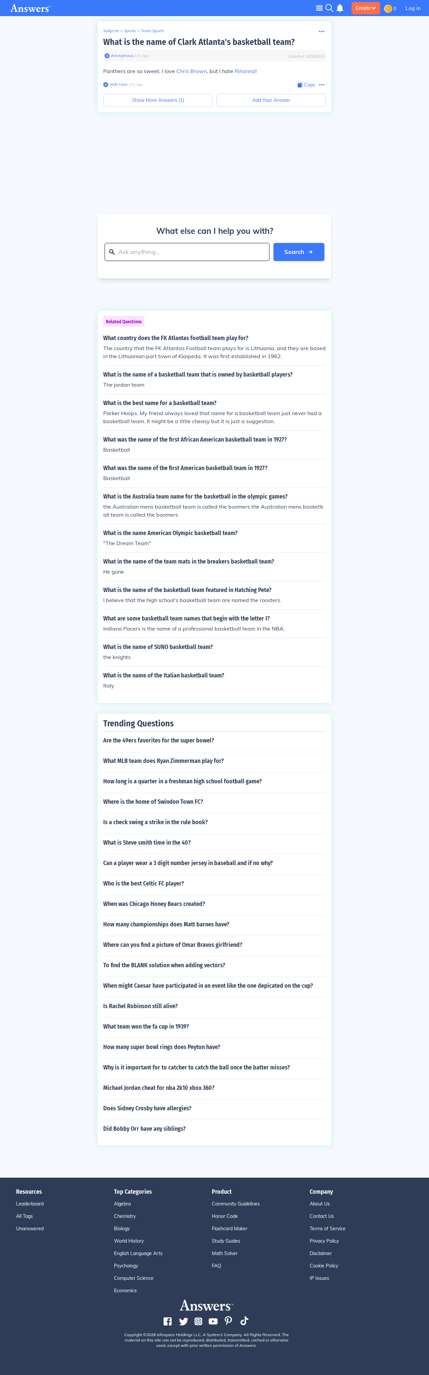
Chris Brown (191, 71)
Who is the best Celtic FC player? (143, 883)
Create (363, 8)
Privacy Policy (324, 1241)
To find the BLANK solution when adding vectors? (164, 965)
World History (129, 1241)
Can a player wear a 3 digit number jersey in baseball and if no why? (188, 863)
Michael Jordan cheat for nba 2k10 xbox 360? (158, 1088)
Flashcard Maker (229, 1229)
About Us (320, 1204)
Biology (122, 1229)
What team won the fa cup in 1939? (146, 1026)
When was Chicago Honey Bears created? (154, 904)
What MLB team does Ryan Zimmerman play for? (163, 761)
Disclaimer (321, 1253)
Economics (125, 1291)
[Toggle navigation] (319, 7)
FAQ (216, 1266)
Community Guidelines (236, 1204)
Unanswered (30, 1229)
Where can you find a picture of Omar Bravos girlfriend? (172, 944)
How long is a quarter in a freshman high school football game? (182, 781)
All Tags (24, 1216)
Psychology (126, 1266)
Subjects (111, 30)
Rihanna (245, 71)
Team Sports (152, 30)
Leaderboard (30, 1204)
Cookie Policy (324, 1266)
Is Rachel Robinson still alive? (140, 1006)
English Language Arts (138, 1253)
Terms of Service (328, 1229)
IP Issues (319, 1278)
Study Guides (226, 1241)
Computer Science (134, 1278)
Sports (130, 30)
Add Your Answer (271, 100)
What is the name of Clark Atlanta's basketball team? (199, 42)
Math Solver (225, 1253)
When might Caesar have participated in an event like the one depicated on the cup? (208, 985)
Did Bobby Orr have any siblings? (144, 1128)
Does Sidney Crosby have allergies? (147, 1108)
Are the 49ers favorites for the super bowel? (158, 740)
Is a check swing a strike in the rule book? (155, 822)
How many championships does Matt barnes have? (166, 924)
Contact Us (322, 1216)
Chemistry (125, 1216)
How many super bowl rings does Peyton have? (161, 1047)
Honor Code (225, 1216)
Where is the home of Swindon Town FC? (153, 801)
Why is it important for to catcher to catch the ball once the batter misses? (196, 1067)
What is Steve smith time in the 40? (147, 842)
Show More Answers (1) (158, 100)
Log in (413, 8)
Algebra (122, 1204)
